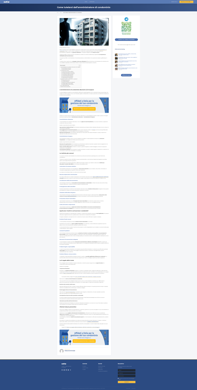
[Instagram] (64, 370)
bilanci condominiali (67, 273)
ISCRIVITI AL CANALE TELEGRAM (126, 39)
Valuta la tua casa (185, 1)
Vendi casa (100, 367)
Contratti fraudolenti (65, 81)
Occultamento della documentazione (68, 73)
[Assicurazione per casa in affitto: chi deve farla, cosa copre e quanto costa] (116, 54)
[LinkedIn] (66, 370)
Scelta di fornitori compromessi (67, 77)
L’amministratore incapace (66, 69)
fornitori (93, 129)
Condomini (92, 1)
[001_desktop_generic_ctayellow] (84, 112)
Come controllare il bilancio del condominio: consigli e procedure (88, 276)
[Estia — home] (7, 2)
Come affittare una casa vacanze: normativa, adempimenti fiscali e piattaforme (126, 65)
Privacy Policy (128, 388)
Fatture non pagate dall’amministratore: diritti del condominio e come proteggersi (83, 327)
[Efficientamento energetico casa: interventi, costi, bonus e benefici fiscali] (116, 68)
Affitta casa (100, 369)
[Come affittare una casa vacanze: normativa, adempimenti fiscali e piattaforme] (116, 65)
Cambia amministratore (102, 371)
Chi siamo (84, 366)
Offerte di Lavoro (126, 75)
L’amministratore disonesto (66, 68)
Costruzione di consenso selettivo (67, 71)
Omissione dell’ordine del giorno (67, 75)
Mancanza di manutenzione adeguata (68, 82)
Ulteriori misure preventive (65, 86)
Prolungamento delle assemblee (68, 74)
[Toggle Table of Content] (79, 65)
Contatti (84, 369)
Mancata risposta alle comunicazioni (68, 72)
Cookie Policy (133, 388)
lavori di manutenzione (70, 291)
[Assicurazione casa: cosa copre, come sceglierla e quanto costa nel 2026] (116, 58)
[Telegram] (70, 370)
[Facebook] (62, 370)
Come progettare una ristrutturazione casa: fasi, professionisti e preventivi (127, 61)
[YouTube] (68, 370)
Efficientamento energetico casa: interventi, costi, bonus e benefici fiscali (127, 68)
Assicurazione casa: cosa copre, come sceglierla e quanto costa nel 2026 (127, 58)
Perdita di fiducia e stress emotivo (68, 84)
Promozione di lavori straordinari (67, 76)
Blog (61, 12)
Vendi (86, 1)
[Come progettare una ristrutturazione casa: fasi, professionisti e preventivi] (116, 61)
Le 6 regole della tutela (65, 85)
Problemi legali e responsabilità (68, 83)
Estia (57, 12)
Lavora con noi (85, 367)
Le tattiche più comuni (65, 70)
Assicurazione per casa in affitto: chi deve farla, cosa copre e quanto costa (127, 54)
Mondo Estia (174, 1)
